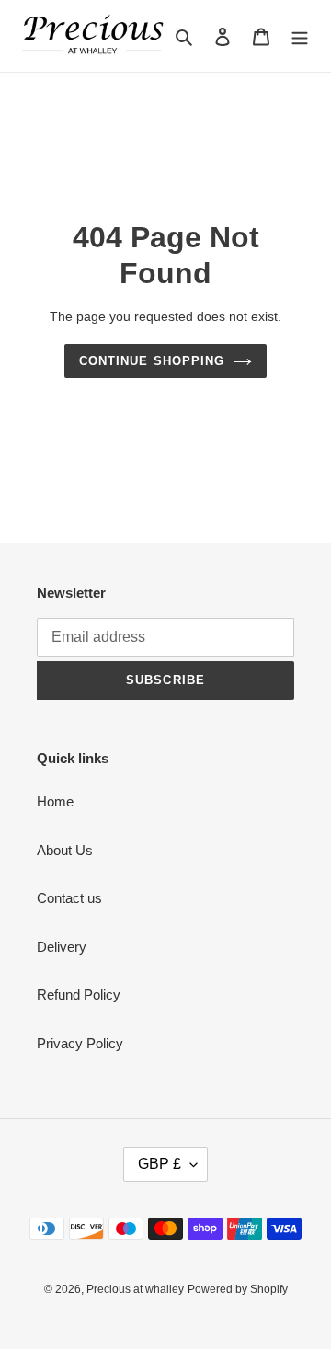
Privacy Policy (80, 1043)
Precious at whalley (135, 1289)
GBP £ (159, 1164)
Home (55, 801)
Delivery (61, 947)
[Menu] (299, 36)
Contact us (69, 898)
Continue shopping (151, 361)
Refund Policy (78, 994)
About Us (65, 850)
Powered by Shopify (238, 1289)
